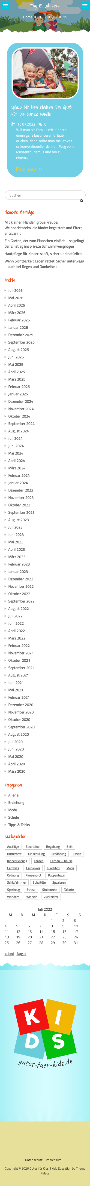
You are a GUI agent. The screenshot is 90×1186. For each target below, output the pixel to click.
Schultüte (39, 882)
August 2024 (18, 431)
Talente (69, 889)
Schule (13, 817)
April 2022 (16, 630)
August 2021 (18, 675)
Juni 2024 (16, 446)
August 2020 (18, 734)
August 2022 (18, 608)
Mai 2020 (15, 756)
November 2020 (21, 712)
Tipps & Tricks (19, 824)
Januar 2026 (18, 327)
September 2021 (21, 667)
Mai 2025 (15, 364)
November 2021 (21, 653)
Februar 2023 (19, 564)
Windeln (31, 896)
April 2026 (16, 305)
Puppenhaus (56, 875)
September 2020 (21, 727)
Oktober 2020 (19, 719)
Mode (12, 810)
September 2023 (21, 512)
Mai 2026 (15, 298)
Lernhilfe (13, 868)
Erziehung (16, 802)
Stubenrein (49, 889)
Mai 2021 (15, 690)
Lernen (39, 860)
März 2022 (16, 638)
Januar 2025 (18, 394)
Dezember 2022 (20, 579)
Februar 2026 (19, 320)
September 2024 (21, 423)
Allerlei (13, 795)
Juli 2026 (15, 290)
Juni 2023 (16, 534)
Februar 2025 (19, 386)
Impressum (53, 1159)
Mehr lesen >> (29, 169)
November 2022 (21, 586)
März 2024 (16, 468)
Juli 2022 (15, 616)
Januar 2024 (18, 482)
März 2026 (16, 312)
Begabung (53, 846)
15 (53, 931)
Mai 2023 (15, 542)
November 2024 (21, 409)
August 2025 (18, 349)
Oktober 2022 (19, 593)
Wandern (13, 896)
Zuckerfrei (51, 896)
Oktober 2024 (19, 416)
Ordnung (13, 875)
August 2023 (18, 519)
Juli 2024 (15, 438)
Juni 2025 (16, 357)
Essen (77, 853)
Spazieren (59, 882)
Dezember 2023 (20, 490)
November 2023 (21, 497)
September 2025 (21, 342)
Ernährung (58, 853)
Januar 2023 (18, 571)
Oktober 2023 (19, 505)
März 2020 (16, 771)
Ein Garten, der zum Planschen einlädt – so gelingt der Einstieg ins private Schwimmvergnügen (44, 243)
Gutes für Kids (39, 1168)
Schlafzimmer (16, 882)
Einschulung (36, 853)
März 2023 (16, 556)
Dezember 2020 (20, 704)
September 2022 (21, 601)
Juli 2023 (15, 527)
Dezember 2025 (20, 335)
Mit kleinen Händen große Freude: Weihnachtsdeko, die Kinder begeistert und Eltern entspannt (44, 227)
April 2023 (16, 549)
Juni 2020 (16, 749)
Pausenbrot (33, 875)
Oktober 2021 (19, 660)
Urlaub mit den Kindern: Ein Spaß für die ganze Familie (42, 111)
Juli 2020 (15, 741)
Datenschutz (33, 1159)
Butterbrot (14, 853)
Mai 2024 (15, 453)
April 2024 (16, 460)
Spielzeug (13, 889)
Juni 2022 (16, 623)
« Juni (9, 953)
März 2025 (16, 379)
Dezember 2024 (20, 401)
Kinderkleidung (17, 860)
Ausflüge (13, 846)
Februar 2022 (19, 645)
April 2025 (16, 372)
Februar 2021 (19, 697)
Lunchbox (53, 868)
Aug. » (22, 953)
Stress (31, 889)
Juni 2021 (16, 682)
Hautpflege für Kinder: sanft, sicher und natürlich (43, 253)
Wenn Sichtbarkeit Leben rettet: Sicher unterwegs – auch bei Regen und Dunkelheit (44, 263)
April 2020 (16, 764)
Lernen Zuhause (61, 860)
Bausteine (32, 846)
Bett (69, 846)
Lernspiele (33, 868)
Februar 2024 (19, 475)
